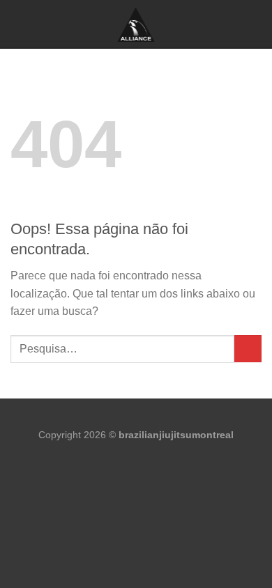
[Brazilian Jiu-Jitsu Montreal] (136, 24)
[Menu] (18, 23)
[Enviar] (248, 348)
